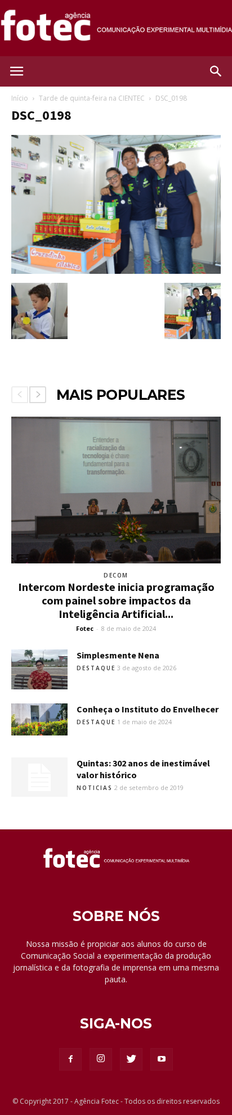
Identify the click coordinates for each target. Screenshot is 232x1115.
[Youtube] (161, 1059)
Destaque (96, 668)
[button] (216, 71)
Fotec (84, 628)
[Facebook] (70, 1059)
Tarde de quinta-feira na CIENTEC (92, 98)
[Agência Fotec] (116, 29)
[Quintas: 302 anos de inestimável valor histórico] (39, 777)
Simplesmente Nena (118, 655)
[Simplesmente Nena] (39, 669)
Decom (116, 575)
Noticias (95, 788)
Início (19, 98)
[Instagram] (101, 1059)
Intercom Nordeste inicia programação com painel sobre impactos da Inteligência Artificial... (116, 600)
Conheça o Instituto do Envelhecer (147, 709)
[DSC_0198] (116, 271)
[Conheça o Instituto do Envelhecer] (39, 719)
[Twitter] (131, 1059)
